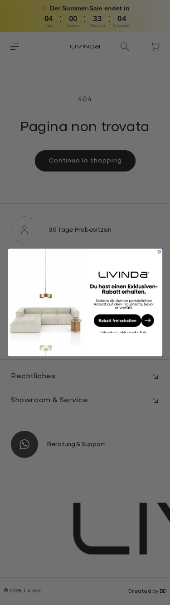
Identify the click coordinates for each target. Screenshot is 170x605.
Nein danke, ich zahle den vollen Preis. (124, 332)
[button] (123, 320)
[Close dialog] (159, 251)
